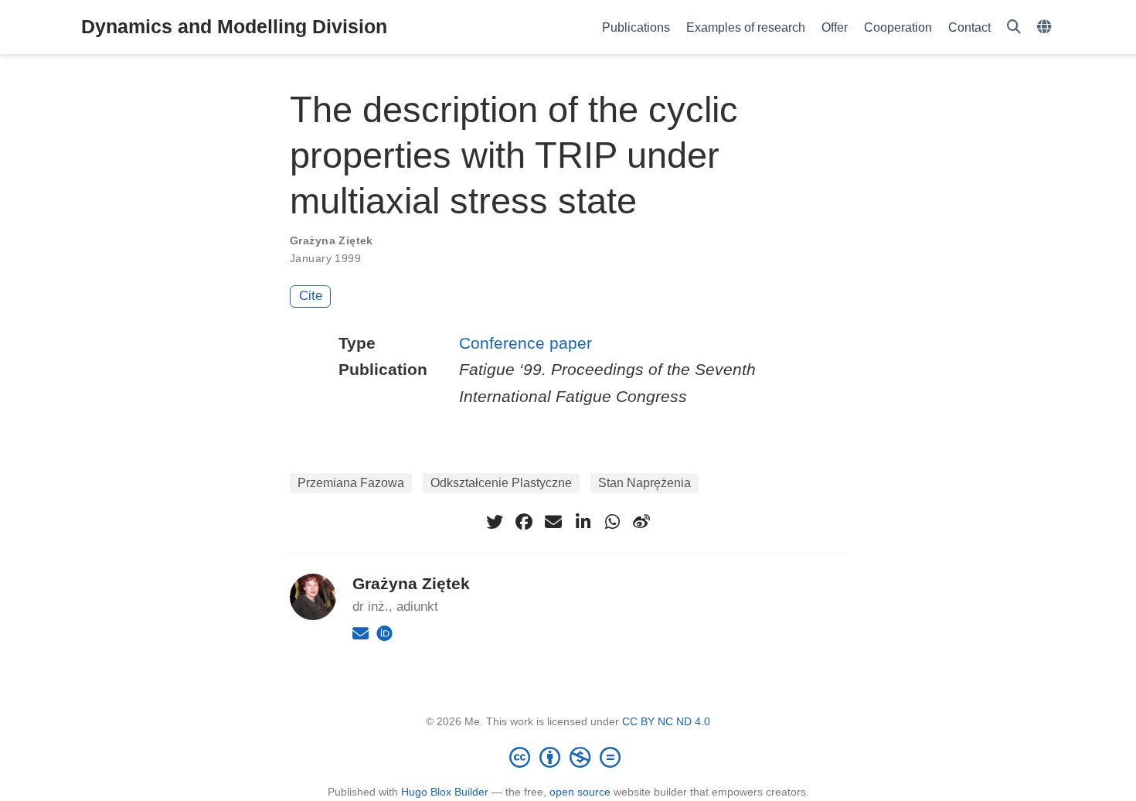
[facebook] (524, 521)
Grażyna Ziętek (331, 240)
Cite (310, 295)
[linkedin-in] (582, 521)
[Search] (1014, 27)
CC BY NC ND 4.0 (666, 721)
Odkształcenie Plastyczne (501, 482)
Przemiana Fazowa (351, 482)
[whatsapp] (612, 521)
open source (580, 792)
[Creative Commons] (568, 757)
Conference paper (525, 343)
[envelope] (553, 521)
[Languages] (1046, 27)
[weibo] (641, 521)
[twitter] (494, 521)
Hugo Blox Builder (444, 792)
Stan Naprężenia (644, 482)
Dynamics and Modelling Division (234, 26)
